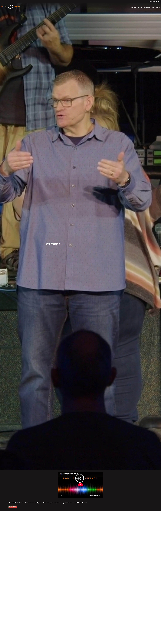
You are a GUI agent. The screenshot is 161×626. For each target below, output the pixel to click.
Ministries (146, 7)
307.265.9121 (152, 1)
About (133, 7)
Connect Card (12, 506)
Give (153, 7)
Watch (140, 7)
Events (158, 7)
